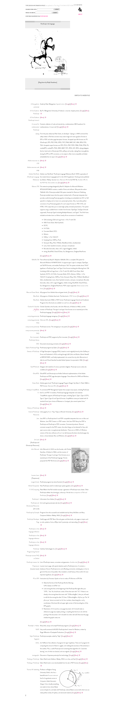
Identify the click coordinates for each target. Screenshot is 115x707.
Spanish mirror (60, 104)
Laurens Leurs (35, 475)
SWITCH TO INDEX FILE (82, 95)
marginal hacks (35, 482)
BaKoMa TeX (35, 260)
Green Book (35, 383)
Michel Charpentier (33, 486)
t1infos (37, 643)
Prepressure (36, 566)
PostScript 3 (35, 499)
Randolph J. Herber (33, 626)
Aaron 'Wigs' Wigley (53, 412)
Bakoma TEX (35, 186)
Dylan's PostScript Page (32, 348)
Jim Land (36, 440)
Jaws (38, 418)
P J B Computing (34, 490)
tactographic (35, 655)
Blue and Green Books (33, 292)
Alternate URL (64, 180)
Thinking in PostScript (33, 659)
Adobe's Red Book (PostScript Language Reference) (33, 177)
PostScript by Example (33, 512)
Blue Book (36, 296)
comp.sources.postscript (32, 327)
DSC (37, 344)
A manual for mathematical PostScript (35, 127)
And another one (52, 183)
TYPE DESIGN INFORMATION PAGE (35, 5)
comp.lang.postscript (33, 316)
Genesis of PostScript (33, 351)
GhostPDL (36, 373)
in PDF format (72, 296)
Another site (73, 562)
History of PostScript (33, 408)
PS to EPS (36, 578)
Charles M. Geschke (33, 307)
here (58, 180)
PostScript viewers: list (33, 562)
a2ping (37, 134)
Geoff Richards (35, 367)
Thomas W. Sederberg (33, 670)
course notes (52, 675)
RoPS (37, 629)
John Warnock (35, 449)
